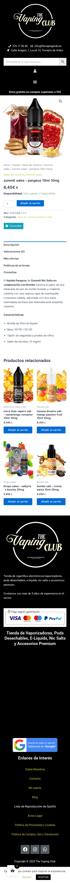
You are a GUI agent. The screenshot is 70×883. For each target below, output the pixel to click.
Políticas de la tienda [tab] (17, 265)
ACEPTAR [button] (43, 877)
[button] (35, 82)
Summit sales (34, 174)
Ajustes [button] (26, 877)
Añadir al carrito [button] (18, 430)
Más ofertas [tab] (11, 258)
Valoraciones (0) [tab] (14, 251)
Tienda (16, 165)
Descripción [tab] (11, 244)
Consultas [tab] (10, 272)
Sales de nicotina (32, 165)
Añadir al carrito (30, 203)
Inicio (7, 165)
